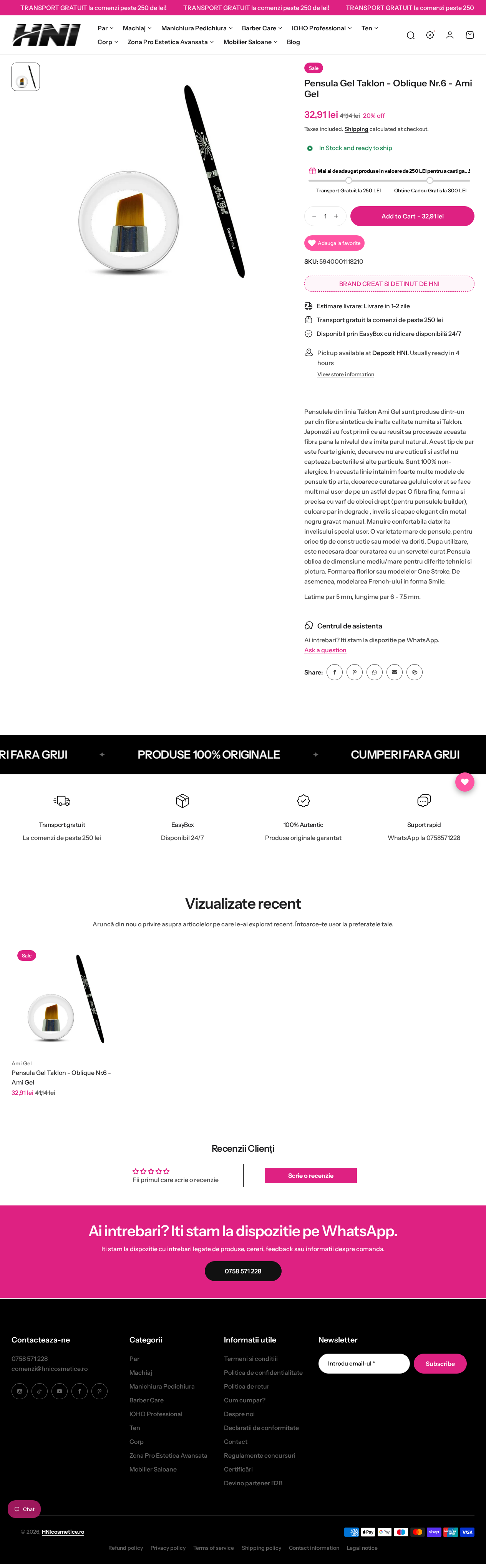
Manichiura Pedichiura (194, 28)
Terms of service (213, 1547)
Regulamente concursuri (259, 1455)
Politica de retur (246, 1386)
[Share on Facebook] (335, 672)
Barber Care (259, 28)
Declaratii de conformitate (261, 1428)
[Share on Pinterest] (355, 672)
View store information (345, 374)
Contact (235, 1441)
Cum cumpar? (244, 1400)
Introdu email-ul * (351, 1363)
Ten (367, 28)
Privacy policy (168, 1547)
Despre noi (239, 1414)
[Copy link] (414, 672)
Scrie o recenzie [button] (310, 1175)
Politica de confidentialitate (263, 1372)
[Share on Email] (394, 672)
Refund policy (125, 1547)
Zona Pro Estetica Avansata (168, 42)
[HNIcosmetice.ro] (46, 35)
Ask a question (325, 650)
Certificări (238, 1469)
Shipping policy (261, 1547)
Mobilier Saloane (248, 42)
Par (103, 28)
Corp (105, 42)
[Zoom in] (161, 181)
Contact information (314, 1547)
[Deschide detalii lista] (464, 782)
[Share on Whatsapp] (375, 672)
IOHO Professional (319, 28)
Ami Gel (22, 1063)
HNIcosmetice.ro (63, 1531)
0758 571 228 (30, 1358)
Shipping (356, 129)
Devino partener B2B (253, 1483)
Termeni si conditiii (251, 1358)
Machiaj (134, 28)
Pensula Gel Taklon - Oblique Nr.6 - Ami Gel (61, 1077)
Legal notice (362, 1547)
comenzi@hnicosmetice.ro (50, 1368)
